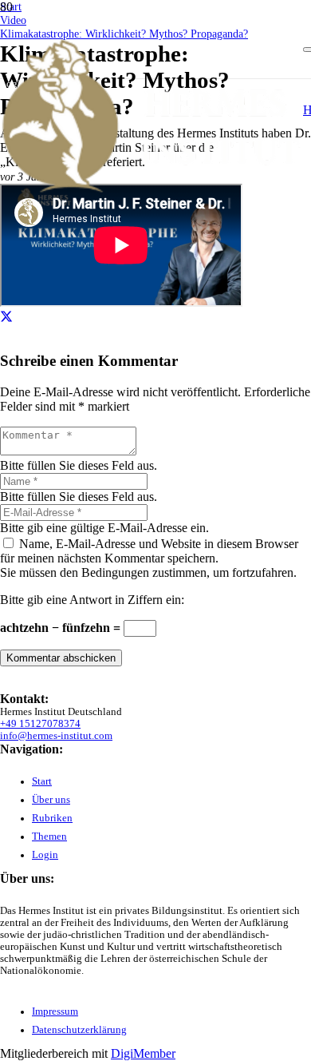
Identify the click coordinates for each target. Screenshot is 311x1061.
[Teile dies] (6, 317)
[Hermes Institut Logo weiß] (151, 190)
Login (45, 854)
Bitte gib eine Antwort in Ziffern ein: (92, 599)
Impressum (55, 1011)
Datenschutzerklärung (79, 1029)
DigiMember (143, 1053)
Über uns (51, 799)
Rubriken (52, 818)
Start (42, 781)
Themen (49, 836)
